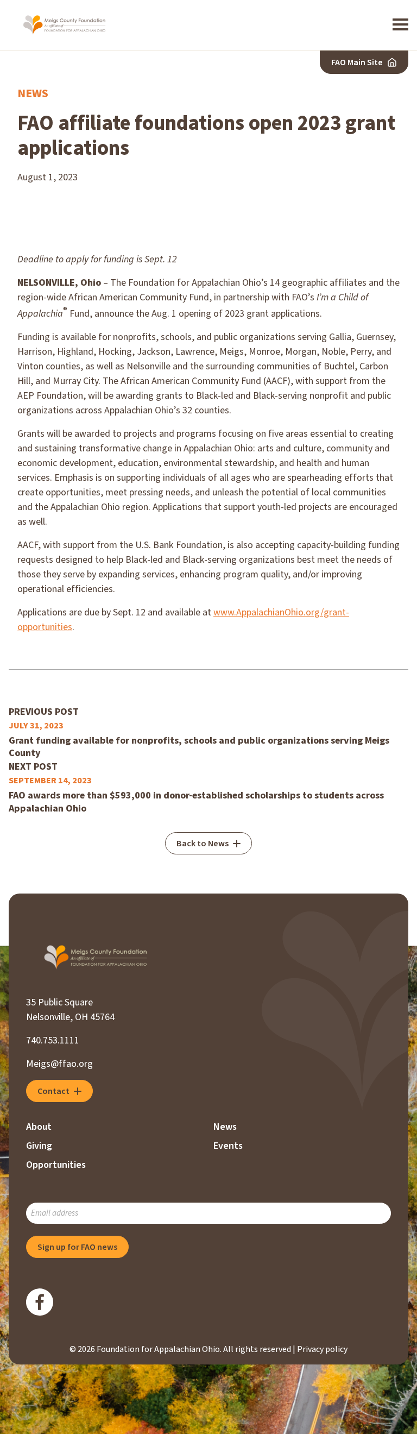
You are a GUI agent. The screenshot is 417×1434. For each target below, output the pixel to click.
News (32, 93)
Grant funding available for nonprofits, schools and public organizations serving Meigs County (199, 747)
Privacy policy (322, 1349)
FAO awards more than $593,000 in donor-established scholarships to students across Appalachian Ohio (196, 802)
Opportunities (56, 1165)
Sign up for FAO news (77, 1247)
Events (228, 1146)
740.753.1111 (52, 1040)
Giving (39, 1146)
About (39, 1127)
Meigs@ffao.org (59, 1064)
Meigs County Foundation (64, 25)
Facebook (39, 1302)
